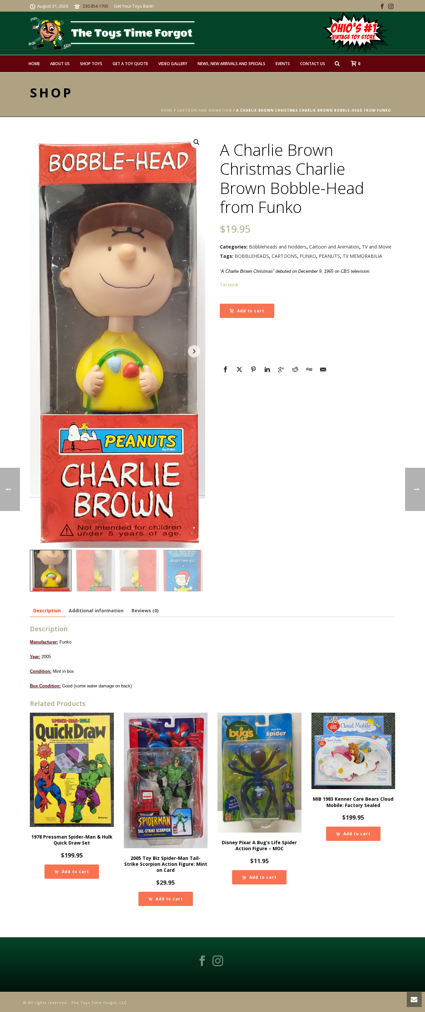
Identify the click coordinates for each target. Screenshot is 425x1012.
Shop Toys (91, 63)
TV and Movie (376, 247)
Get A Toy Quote (130, 63)
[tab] (47, 610)
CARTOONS (284, 256)
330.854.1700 (95, 6)
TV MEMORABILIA (362, 256)
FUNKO (308, 256)
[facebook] (202, 961)
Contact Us (312, 63)
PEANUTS (329, 256)
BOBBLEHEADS (252, 256)
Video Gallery (172, 63)
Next (194, 351)
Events (283, 63)
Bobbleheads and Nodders (277, 247)
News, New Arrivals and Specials (231, 63)
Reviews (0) (145, 610)
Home (34, 63)
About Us (60, 63)
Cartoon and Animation (204, 110)
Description (47, 610)
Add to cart (250, 311)
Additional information (96, 610)
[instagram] (217, 961)
